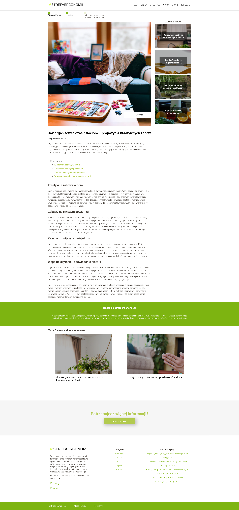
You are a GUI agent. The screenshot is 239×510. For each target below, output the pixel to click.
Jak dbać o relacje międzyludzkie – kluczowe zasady (173, 61)
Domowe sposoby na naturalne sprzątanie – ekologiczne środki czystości (173, 36)
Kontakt (54, 488)
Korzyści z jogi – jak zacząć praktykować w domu (155, 377)
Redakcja (55, 483)
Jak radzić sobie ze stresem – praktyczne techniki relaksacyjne (173, 86)
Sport (175, 5)
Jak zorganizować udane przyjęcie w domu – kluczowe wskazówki (81, 379)
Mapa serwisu (80, 506)
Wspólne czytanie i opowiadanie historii (72, 176)
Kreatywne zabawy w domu (67, 165)
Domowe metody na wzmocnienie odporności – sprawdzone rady (173, 112)
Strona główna (54, 15)
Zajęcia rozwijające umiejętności (69, 172)
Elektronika (140, 5)
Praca (165, 5)
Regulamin (98, 506)
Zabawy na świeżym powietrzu (68, 168)
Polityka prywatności (57, 506)
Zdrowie (185, 5)
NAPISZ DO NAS (119, 421)
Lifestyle (155, 5)
